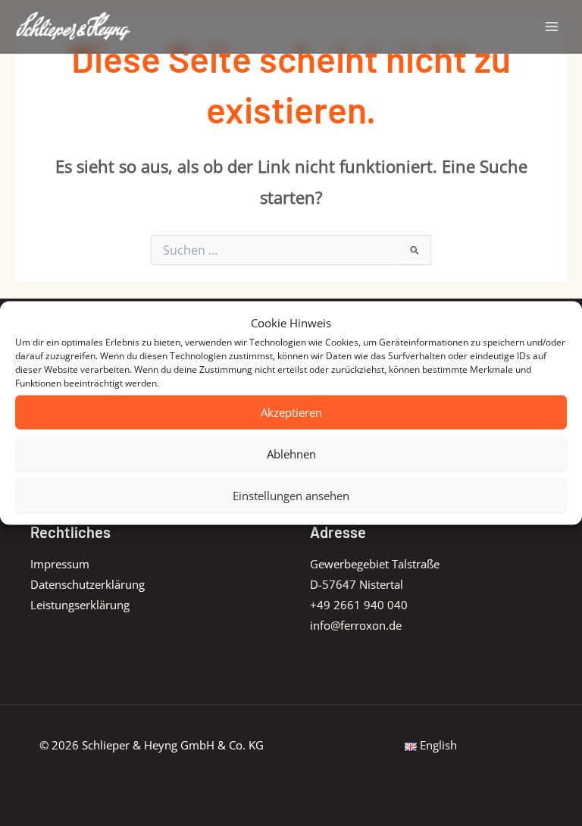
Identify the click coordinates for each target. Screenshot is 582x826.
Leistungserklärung (80, 604)
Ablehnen (291, 453)
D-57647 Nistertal (356, 584)
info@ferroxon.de (356, 625)
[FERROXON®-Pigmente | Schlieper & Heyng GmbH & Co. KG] (74, 26)
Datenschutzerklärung (87, 584)
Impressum (59, 563)
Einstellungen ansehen (291, 495)
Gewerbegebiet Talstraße (375, 563)
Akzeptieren (291, 412)
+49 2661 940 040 (359, 604)
